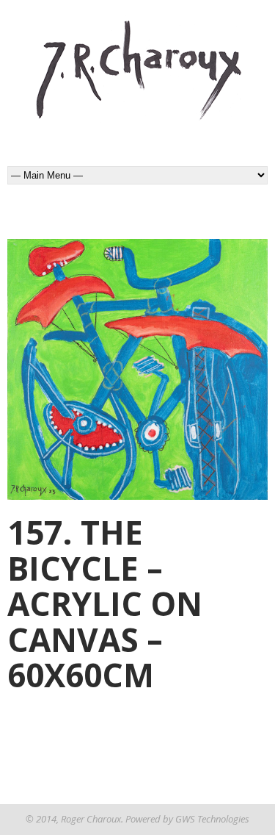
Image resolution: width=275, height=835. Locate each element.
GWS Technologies (212, 818)
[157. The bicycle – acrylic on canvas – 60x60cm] (137, 369)
